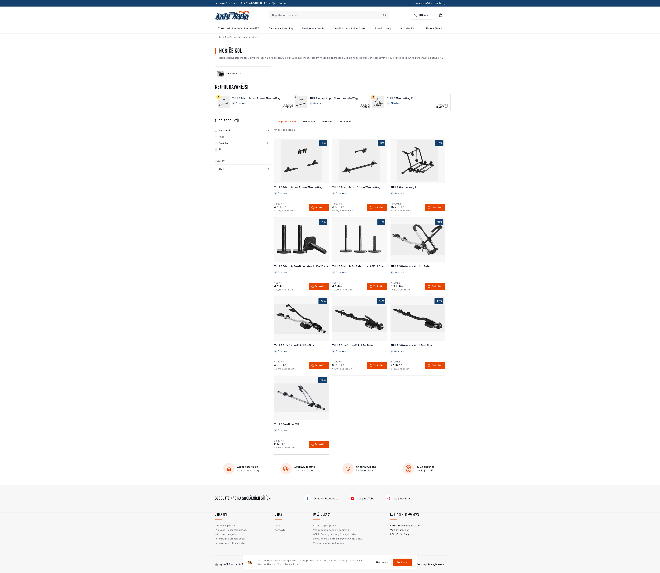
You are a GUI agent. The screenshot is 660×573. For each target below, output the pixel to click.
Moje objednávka (423, 3)
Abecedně (345, 121)
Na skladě (244, 130)
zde (296, 564)
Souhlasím (402, 562)
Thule (244, 168)
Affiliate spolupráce (324, 525)
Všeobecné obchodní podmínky (331, 529)
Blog (277, 525)
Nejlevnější (309, 121)
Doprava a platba (225, 525)
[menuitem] (238, 28)
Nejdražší (327, 121)
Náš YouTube (366, 498)
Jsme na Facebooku (326, 498)
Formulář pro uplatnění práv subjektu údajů (337, 538)
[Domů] (220, 37)
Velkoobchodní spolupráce (328, 542)
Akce (243, 136)
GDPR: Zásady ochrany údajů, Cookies (335, 534)
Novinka (243, 143)
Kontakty (440, 3)
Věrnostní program (225, 534)
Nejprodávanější (287, 121)
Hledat (385, 15)
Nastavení (382, 562)
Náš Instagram (403, 498)
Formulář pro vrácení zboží (230, 538)
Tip (243, 149)
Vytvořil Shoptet (228, 564)
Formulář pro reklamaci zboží (231, 542)
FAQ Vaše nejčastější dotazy (231, 529)
